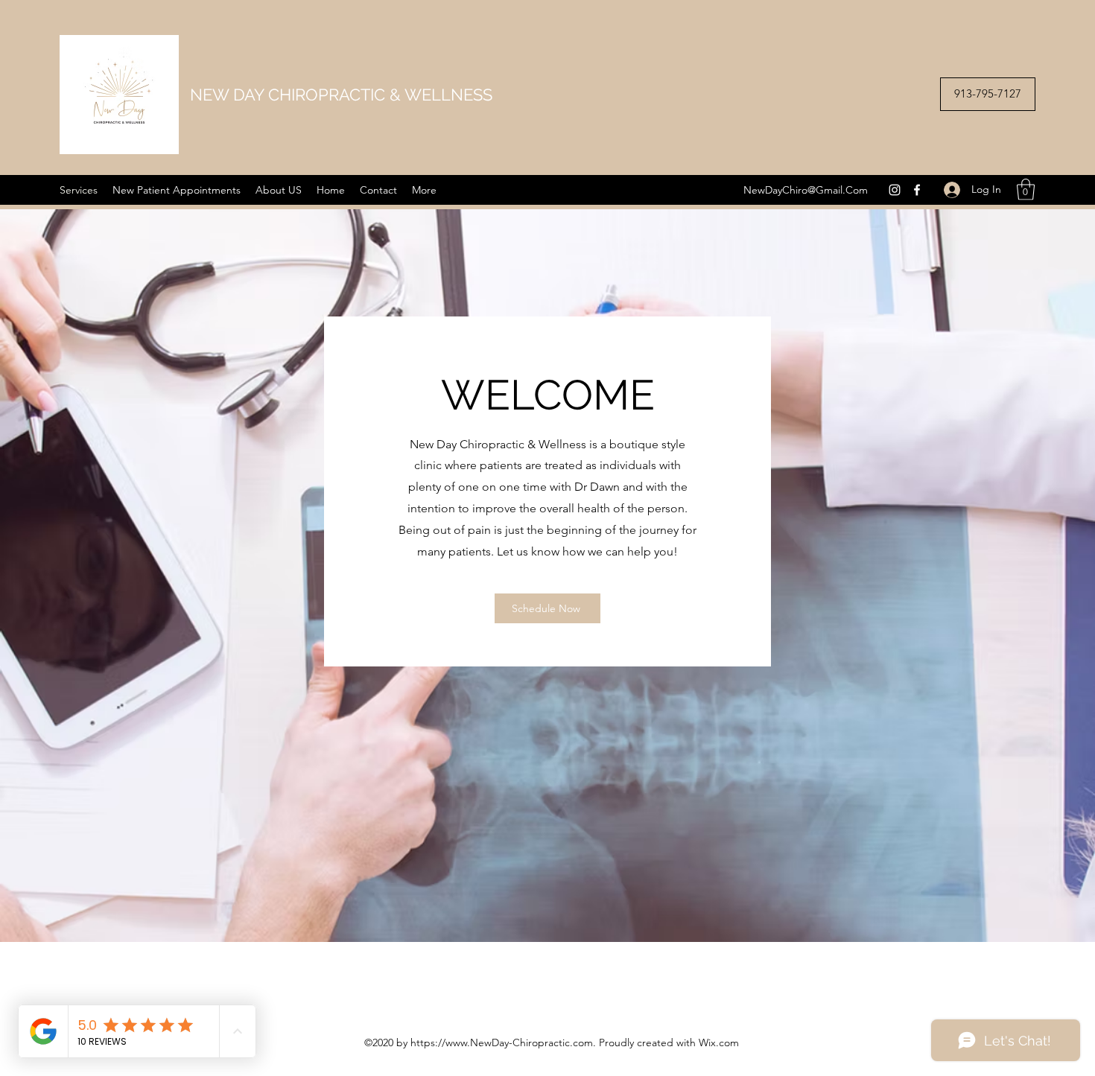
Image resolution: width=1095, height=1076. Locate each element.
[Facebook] (917, 189)
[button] (1026, 189)
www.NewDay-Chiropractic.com (519, 1042)
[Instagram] (894, 189)
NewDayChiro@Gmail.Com (805, 190)
